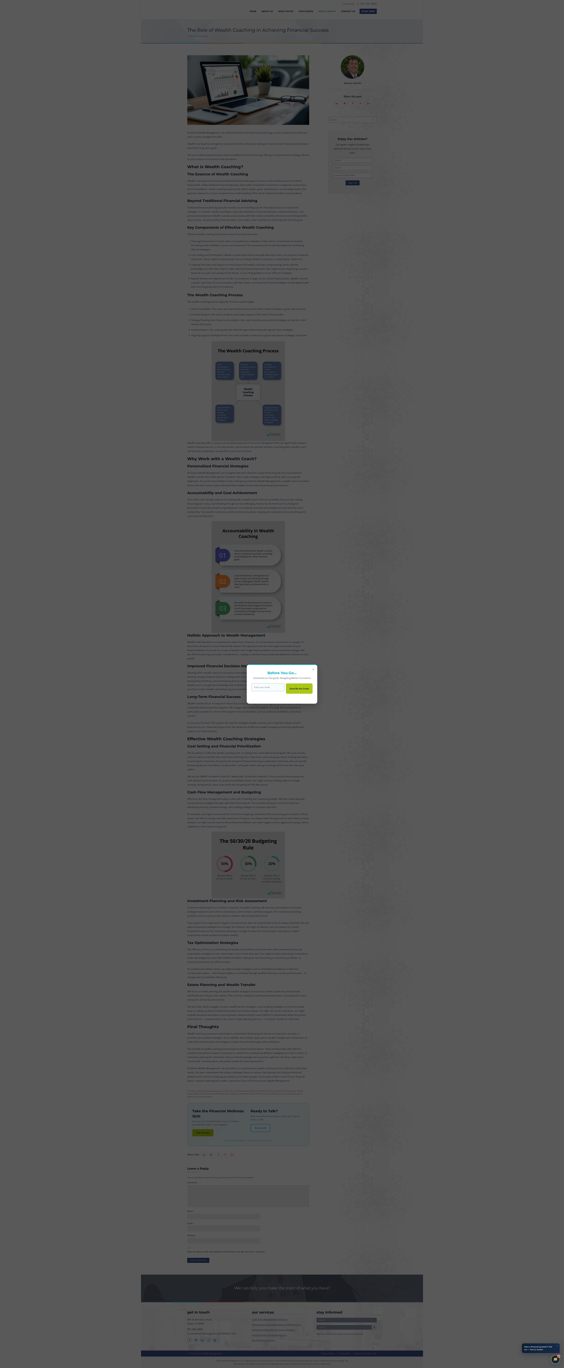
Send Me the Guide (299, 688)
